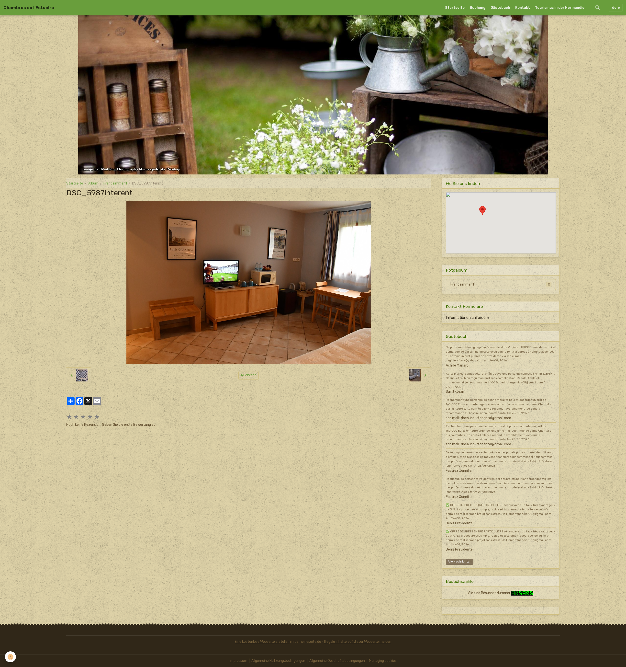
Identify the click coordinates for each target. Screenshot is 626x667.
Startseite (455, 8)
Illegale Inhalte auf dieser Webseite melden (357, 642)
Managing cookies (383, 661)
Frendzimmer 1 (115, 183)
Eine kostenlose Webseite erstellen (262, 642)
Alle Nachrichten (459, 561)
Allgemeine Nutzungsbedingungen (278, 661)
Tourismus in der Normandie (559, 8)
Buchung (477, 8)
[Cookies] (10, 656)
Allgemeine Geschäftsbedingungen (337, 661)
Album (93, 183)
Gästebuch (500, 8)
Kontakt (522, 8)
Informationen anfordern (467, 317)
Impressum (238, 661)
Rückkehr (248, 375)
